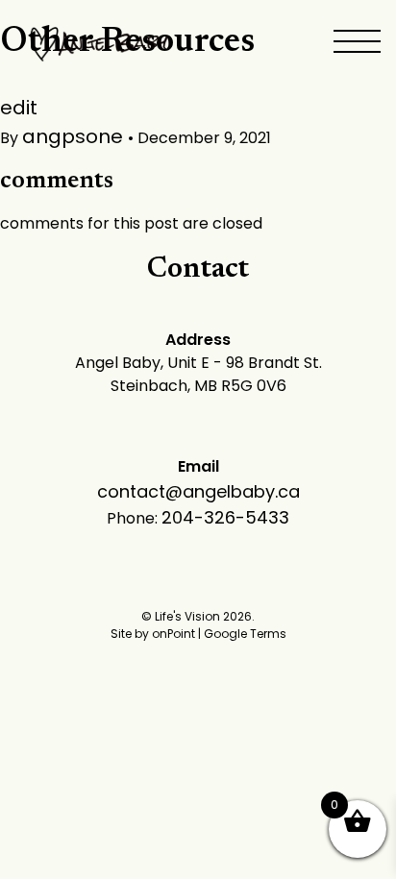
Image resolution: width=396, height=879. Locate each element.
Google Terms (245, 633)
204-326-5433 (225, 517)
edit (18, 107)
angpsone (75, 136)
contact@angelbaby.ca (198, 491)
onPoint (173, 633)
